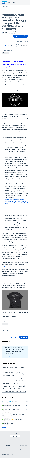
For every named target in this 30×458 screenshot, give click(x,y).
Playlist (20, 386)
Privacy (7, 441)
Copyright (7, 445)
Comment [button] (24, 337)
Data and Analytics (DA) (8, 375)
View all (4, 427)
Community (11, 2)
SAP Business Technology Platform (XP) (11, 388)
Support (22, 449)
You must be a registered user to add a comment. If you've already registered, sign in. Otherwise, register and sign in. (14, 350)
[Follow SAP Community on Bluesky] (13, 436)
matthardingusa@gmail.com (9, 267)
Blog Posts (5, 6)
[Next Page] (16, 393)
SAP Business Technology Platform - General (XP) (13, 391)
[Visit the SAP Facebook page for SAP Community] (10, 436)
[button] (8, 48)
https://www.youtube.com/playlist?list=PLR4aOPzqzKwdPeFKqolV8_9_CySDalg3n (16, 202)
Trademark (7, 449)
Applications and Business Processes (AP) (12, 369)
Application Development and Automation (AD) (13, 367)
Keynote (14, 386)
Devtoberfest (19, 375)
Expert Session (6, 383)
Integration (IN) (6, 386)
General (14, 383)
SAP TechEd (5, 52)
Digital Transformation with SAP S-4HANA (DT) (13, 380)
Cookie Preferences (7, 454)
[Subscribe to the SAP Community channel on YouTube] (16, 436)
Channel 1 (19, 372)
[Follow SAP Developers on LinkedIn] (19, 436)
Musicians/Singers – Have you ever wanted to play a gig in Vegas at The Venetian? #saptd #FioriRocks (14, 21)
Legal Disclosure (22, 445)
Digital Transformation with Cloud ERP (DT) (12, 378)
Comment (8, 356)
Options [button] (14, 39)
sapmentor (5, 324)
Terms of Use (22, 441)
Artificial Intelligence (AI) (8, 372)
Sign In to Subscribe (20, 36)
